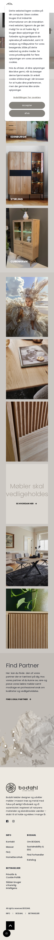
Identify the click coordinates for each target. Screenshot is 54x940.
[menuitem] (16, 836)
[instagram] (12, 821)
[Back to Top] (10, 925)
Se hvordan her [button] (25, 503)
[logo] (22, 788)
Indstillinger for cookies (27, 97)
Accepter (27, 105)
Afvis (27, 113)
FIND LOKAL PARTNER (17, 699)
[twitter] (8, 821)
